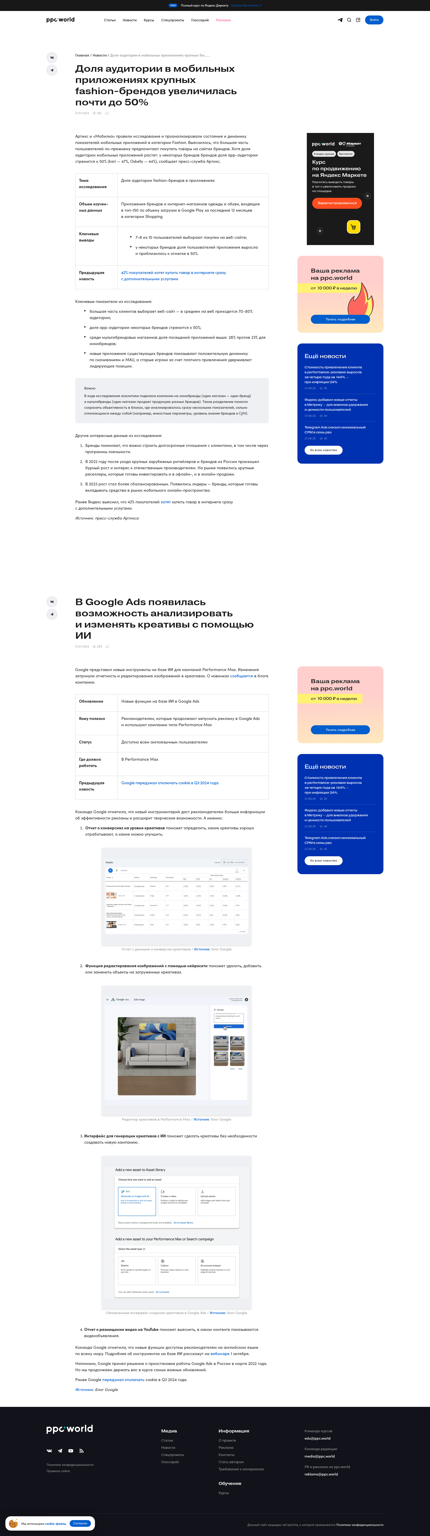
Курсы (149, 19)
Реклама (223, 19)
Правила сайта (58, 1471)
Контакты (226, 1454)
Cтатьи (167, 1440)
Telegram (52, 70)
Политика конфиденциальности (70, 1464)
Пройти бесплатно (244, 5)
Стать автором (231, 1461)
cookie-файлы (55, 1523)
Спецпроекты (172, 19)
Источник (202, 948)
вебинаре (220, 1353)
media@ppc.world (320, 1455)
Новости (130, 19)
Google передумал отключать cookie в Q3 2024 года (170, 782)
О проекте (227, 1440)
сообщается (241, 675)
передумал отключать (123, 1379)
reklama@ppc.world (321, 1473)
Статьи (110, 19)
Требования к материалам (241, 1468)
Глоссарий (200, 19)
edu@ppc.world (318, 1438)
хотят (166, 501)
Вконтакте (52, 57)
